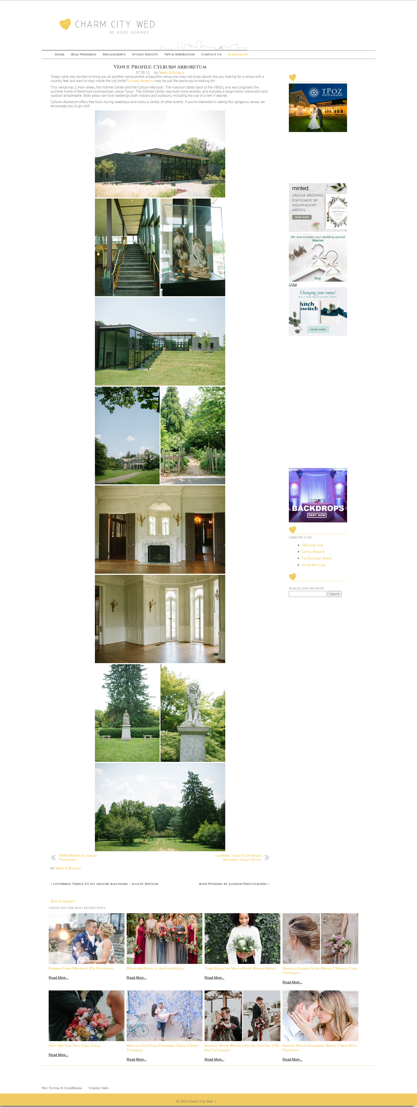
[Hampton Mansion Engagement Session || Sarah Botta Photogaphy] (320, 1015)
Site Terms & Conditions (62, 1088)
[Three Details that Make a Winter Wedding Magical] (242, 938)
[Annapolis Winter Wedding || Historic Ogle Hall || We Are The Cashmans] (242, 1015)
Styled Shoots (145, 55)
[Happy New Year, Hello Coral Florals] (86, 1015)
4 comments (63, 901)
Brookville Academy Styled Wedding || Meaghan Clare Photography (320, 970)
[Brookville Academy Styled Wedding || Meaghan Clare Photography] (320, 938)
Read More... (58, 978)
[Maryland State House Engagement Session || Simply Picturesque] (164, 1015)
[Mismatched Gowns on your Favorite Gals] (164, 938)
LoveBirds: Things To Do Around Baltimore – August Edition (238, 857)
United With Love (314, 564)
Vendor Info (99, 1088)
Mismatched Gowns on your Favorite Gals (155, 968)
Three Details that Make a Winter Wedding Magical (240, 968)
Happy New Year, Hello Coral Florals (75, 1045)
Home (60, 55)
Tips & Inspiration (179, 55)
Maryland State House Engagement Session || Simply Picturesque (163, 1048)
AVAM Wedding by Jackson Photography (78, 857)
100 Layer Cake (312, 545)
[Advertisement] (318, 402)
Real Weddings (83, 55)
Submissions (238, 55)
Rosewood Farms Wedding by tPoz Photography (81, 968)
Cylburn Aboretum (141, 80)
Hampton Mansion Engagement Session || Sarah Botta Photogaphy (320, 1048)
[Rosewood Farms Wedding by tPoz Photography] (86, 938)
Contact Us (211, 55)
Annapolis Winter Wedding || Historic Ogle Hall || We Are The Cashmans (242, 1048)
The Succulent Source (317, 558)
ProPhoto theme (229, 1101)
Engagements (114, 55)
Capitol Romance (313, 551)
